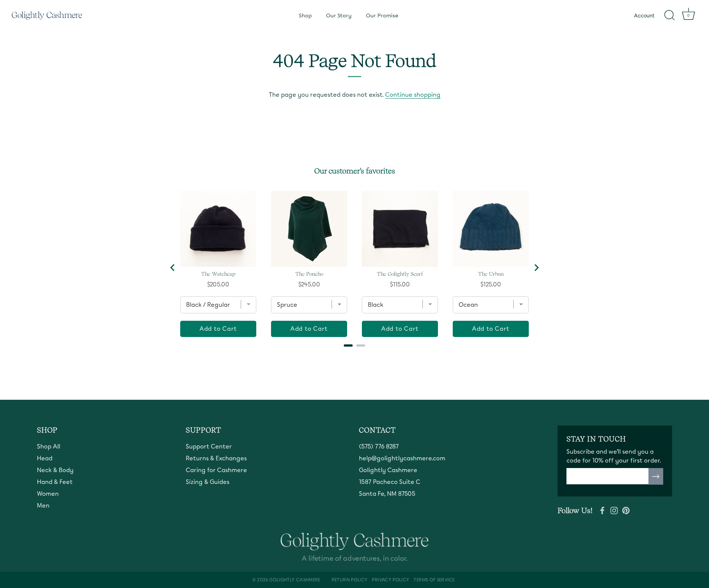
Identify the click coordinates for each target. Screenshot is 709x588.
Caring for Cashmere (216, 470)
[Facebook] (602, 509)
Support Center (209, 446)
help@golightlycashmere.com (402, 458)
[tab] (348, 345)
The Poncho (309, 274)
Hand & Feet (55, 481)
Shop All (48, 446)
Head (44, 458)
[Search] (669, 15)
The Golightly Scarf (400, 274)
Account (644, 15)
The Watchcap (218, 274)
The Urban (491, 274)
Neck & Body (55, 470)
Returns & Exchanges (216, 458)
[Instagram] (614, 509)
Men (43, 505)
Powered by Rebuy (354, 358)
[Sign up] (655, 476)
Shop (305, 15)
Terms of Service (434, 579)
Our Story (339, 15)
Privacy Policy (390, 579)
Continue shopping (413, 94)
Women (48, 493)
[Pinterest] (626, 509)
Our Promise (382, 15)
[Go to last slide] (172, 267)
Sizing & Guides (207, 481)
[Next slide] (536, 267)
